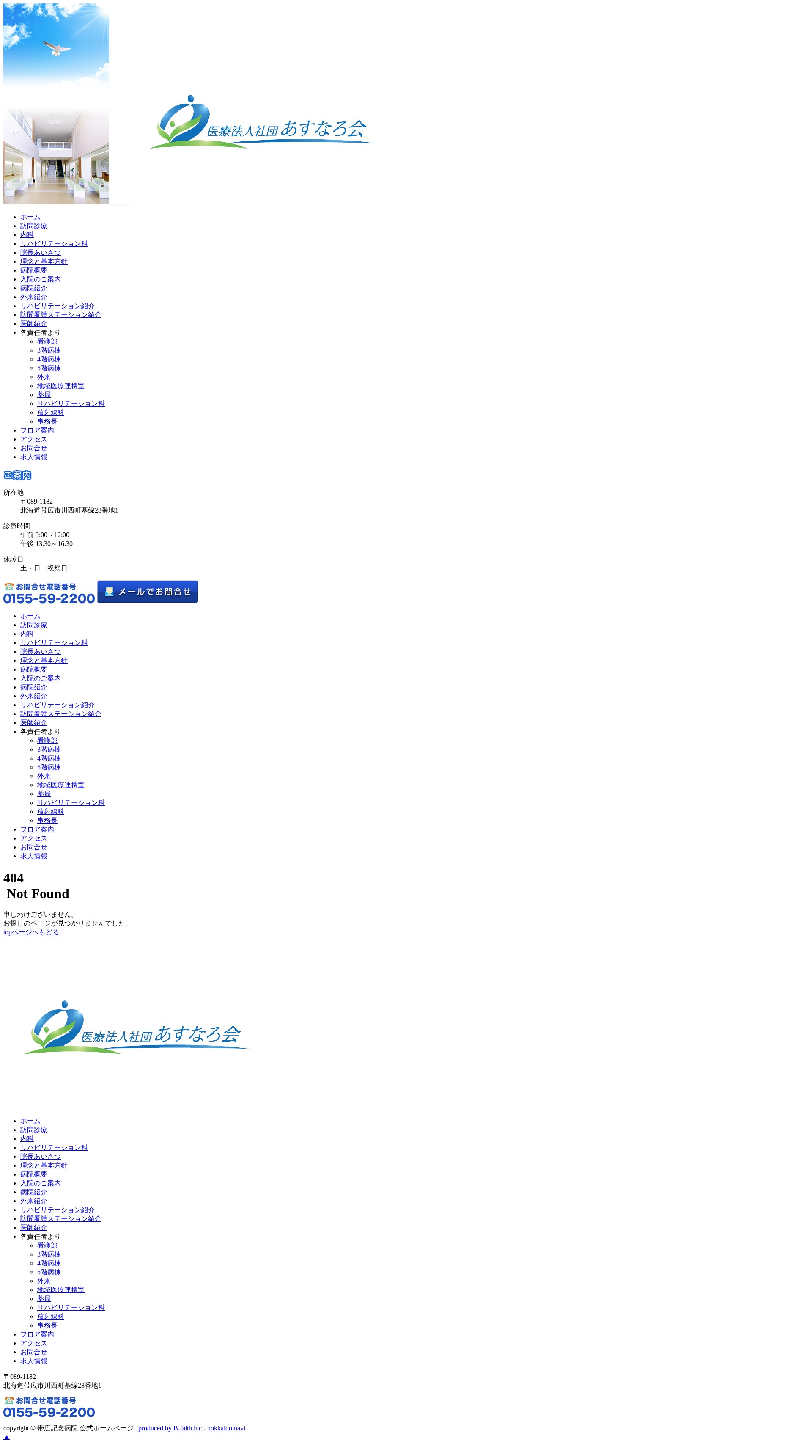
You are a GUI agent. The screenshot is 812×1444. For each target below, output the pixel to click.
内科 (27, 234)
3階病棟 (49, 350)
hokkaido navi (226, 1428)
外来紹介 (33, 296)
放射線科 (50, 412)
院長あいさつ (40, 252)
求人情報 (33, 456)
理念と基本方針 (44, 261)
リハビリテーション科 (54, 243)
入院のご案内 (40, 279)
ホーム (30, 216)
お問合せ (33, 448)
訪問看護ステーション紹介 (61, 314)
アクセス (33, 439)
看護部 (47, 341)
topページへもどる (31, 932)
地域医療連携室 (61, 385)
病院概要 (33, 270)
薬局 (44, 394)
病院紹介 (33, 288)
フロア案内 (37, 430)
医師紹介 (33, 323)
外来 (44, 376)
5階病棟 (49, 368)
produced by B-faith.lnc (170, 1428)
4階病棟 (49, 359)
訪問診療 (33, 225)
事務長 (47, 421)
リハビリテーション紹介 (57, 305)
